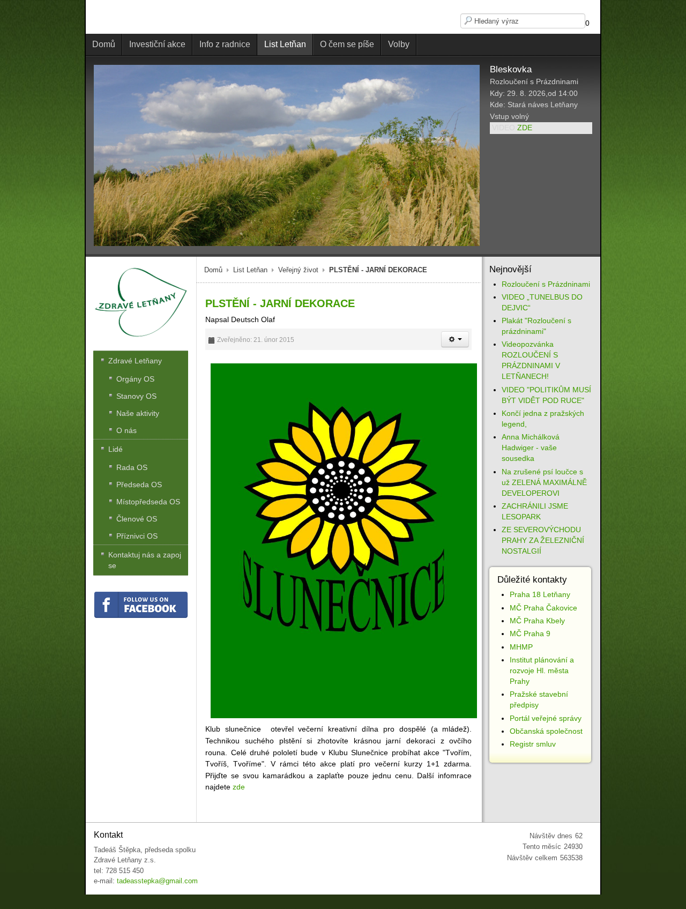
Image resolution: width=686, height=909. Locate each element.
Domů (213, 270)
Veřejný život (298, 270)
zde (239, 787)
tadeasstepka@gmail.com (157, 881)
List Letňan (250, 270)
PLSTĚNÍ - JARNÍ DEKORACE (280, 303)
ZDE (524, 127)
